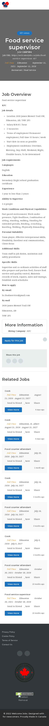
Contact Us (7, 644)
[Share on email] (20, 361)
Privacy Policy (8, 632)
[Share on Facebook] (8, 361)
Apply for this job (14, 340)
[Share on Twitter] (14, 361)
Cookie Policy (8, 636)
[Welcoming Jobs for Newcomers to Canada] (13, 4)
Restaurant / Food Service (24, 70)
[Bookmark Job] (45, 339)
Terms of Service (10, 640)
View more (13, 410)
